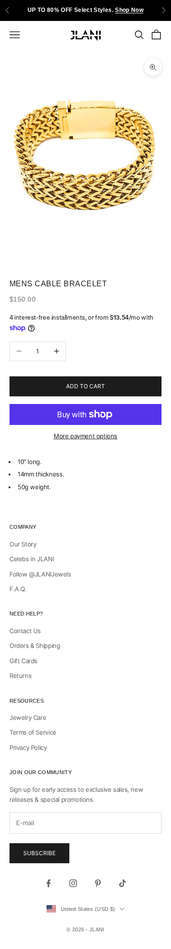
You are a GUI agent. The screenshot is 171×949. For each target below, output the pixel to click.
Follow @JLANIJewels (40, 574)
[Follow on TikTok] (122, 883)
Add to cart (85, 386)
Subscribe (39, 853)
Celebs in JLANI (32, 559)
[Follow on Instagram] (73, 883)
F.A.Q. (18, 589)
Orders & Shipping (35, 645)
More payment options (85, 436)
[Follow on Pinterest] (98, 883)
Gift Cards (24, 661)
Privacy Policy (28, 747)
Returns (20, 675)
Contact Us (25, 631)
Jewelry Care (28, 717)
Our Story (23, 544)
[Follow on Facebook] (48, 883)
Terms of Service (33, 732)
